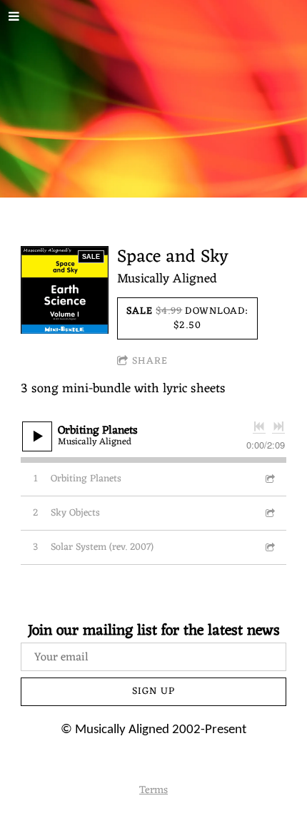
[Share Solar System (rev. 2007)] (269, 547)
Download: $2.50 (187, 318)
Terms (153, 790)
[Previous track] (259, 426)
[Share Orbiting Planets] (269, 479)
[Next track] (278, 426)
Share (150, 361)
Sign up (153, 691)
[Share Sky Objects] (269, 513)
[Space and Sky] (65, 290)
